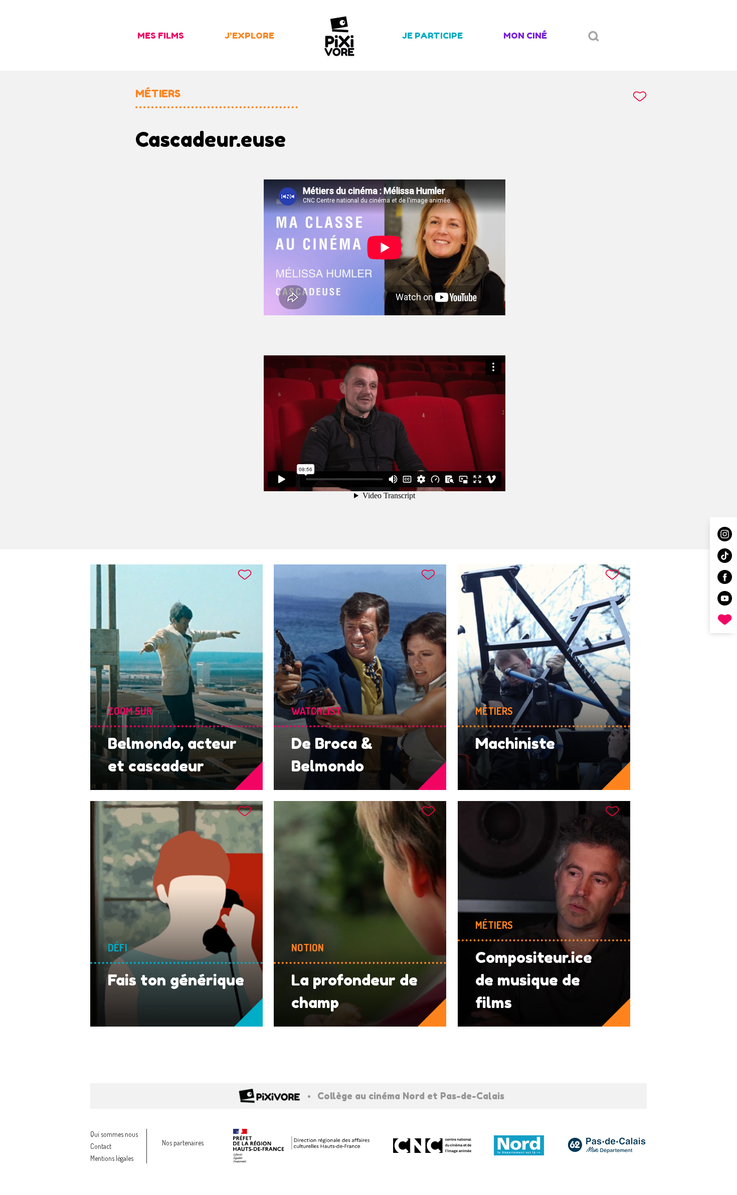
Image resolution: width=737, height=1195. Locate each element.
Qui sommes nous (114, 1134)
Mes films (160, 35)
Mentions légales (111, 1158)
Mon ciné (525, 35)
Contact (100, 1146)
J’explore (249, 35)
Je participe (432, 35)
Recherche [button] (594, 36)
